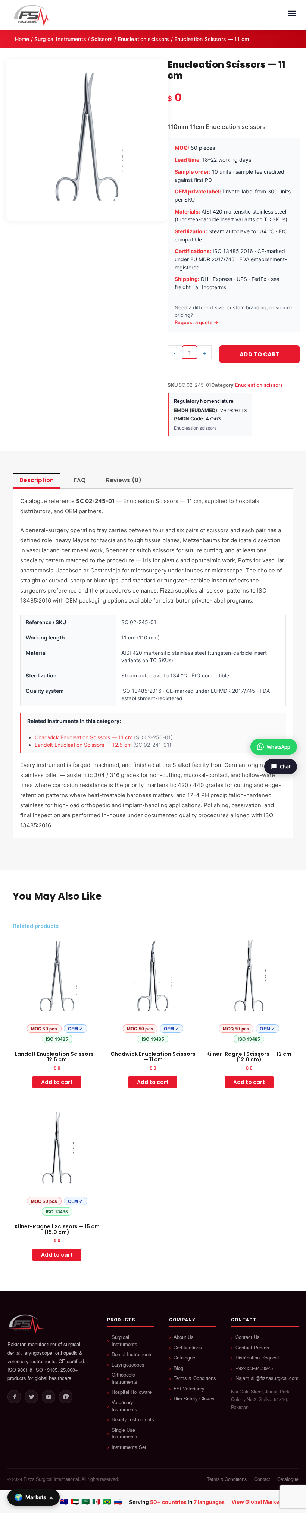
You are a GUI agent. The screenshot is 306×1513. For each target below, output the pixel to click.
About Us (184, 1337)
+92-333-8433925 (254, 1368)
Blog (178, 1368)
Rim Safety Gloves (194, 1398)
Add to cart (260, 354)
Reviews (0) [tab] (123, 480)
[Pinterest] (65, 1396)
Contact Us (247, 1337)
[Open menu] (292, 13)
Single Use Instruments (124, 1433)
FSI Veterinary (189, 1388)
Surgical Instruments (60, 39)
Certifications (188, 1347)
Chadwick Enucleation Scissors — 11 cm (83, 737)
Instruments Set (129, 1447)
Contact (262, 1479)
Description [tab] (36, 480)
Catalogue (184, 1357)
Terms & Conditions (195, 1378)
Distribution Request (257, 1357)
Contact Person (252, 1347)
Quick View (57, 1040)
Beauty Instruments (133, 1419)
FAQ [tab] (80, 480)
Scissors (102, 39)
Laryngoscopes (128, 1364)
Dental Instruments (132, 1354)
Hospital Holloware (132, 1392)
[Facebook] (14, 1396)
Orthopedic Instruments (124, 1378)
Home (22, 39)
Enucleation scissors (143, 39)
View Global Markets (257, 1501)
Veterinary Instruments (124, 1406)
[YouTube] (48, 1396)
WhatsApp (278, 746)
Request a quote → (196, 322)
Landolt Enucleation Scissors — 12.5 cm (83, 745)
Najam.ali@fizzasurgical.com (267, 1378)
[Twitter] (31, 1396)
